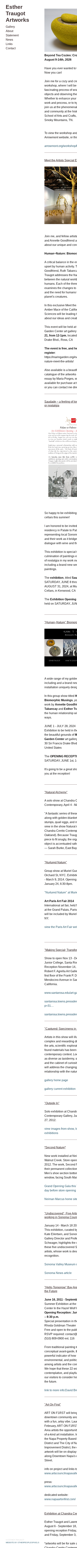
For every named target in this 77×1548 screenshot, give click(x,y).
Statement (12, 29)
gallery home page (56, 1083)
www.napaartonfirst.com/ (60, 1502)
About (9, 24)
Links (9, 37)
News (9, 33)
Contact (10, 41)
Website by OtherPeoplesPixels (22, 1543)
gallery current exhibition (60, 1092)
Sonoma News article (58, 1276)
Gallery (10, 20)
